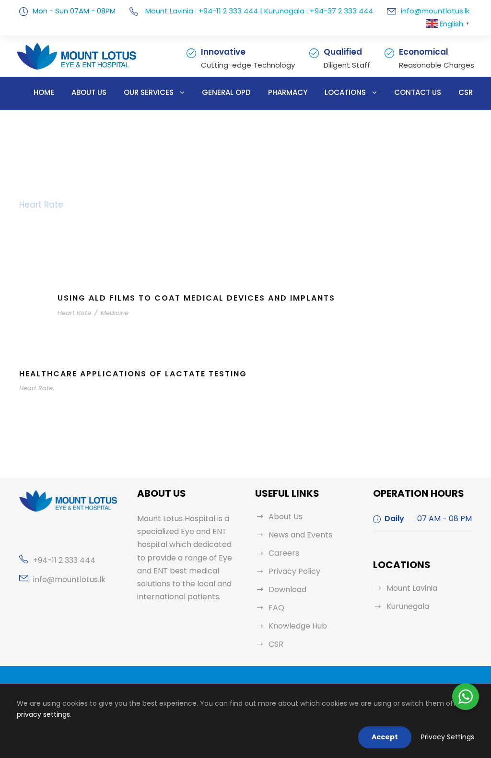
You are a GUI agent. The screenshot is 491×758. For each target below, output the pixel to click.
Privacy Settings (447, 737)
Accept (385, 737)
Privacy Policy (294, 571)
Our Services (149, 92)
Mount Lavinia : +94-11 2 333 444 (200, 11)
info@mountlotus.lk (435, 11)
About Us (88, 92)
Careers (284, 553)
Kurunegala (407, 606)
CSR (465, 92)
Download (287, 589)
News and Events (300, 534)
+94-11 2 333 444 (64, 560)
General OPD (226, 92)
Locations (345, 92)
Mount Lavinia (411, 588)
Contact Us (417, 92)
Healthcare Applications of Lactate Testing (133, 373)
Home (44, 92)
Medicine (115, 312)
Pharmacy (287, 92)
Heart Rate (74, 312)
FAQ (276, 607)
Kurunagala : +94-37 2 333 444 (318, 11)
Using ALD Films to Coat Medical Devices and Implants (196, 297)
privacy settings (43, 714)
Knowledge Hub (298, 625)
